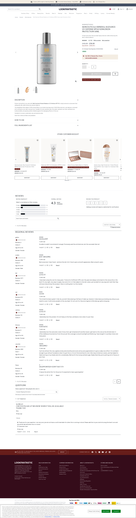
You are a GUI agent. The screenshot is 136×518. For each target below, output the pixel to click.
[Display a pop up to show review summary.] (26, 171)
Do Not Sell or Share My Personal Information (22, 478)
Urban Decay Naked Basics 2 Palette (78, 165)
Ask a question (106, 40)
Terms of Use (56, 516)
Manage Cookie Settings (94, 511)
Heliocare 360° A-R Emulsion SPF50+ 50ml (53, 165)
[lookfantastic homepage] (68, 9)
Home (16, 17)
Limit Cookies (106, 511)
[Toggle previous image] (16, 52)
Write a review (97, 40)
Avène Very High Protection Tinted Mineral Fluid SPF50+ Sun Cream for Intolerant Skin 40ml (106, 166)
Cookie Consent (18, 476)
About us (82, 465)
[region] (68, 511)
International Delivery (44, 474)
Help (40, 465)
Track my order (42, 479)
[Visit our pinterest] (109, 452)
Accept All (116, 511)
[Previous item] (16, 159)
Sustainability (62, 472)
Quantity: (85, 63)
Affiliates (82, 479)
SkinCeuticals (28, 17)
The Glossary (83, 467)
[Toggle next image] (77, 52)
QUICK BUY (27, 177)
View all (116, 49)
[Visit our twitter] (96, 452)
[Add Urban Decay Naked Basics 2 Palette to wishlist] (90, 140)
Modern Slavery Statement (65, 470)
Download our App (43, 467)
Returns (40, 470)
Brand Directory (84, 469)
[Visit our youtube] (102, 452)
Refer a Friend (83, 484)
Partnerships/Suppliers (85, 481)
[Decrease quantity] (84, 67)
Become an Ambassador (86, 487)
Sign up (62, 452)
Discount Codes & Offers (86, 474)
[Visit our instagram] (99, 452)
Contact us (41, 475)
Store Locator (104, 465)
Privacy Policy (62, 467)
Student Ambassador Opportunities (88, 489)
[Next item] (120, 159)
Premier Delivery (42, 477)
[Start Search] (39, 9)
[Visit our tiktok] (106, 452)
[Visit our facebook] (92, 452)
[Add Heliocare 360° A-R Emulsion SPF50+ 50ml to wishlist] (64, 140)
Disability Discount (84, 475)
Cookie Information (64, 469)
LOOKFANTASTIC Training (107, 470)
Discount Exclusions (43, 469)
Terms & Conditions (64, 465)
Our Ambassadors (84, 477)
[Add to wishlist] (115, 74)
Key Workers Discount (85, 486)
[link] (121, 9)
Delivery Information (43, 472)
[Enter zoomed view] (76, 81)
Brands (21, 17)
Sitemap (82, 482)
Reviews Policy (62, 474)
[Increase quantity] (94, 67)
